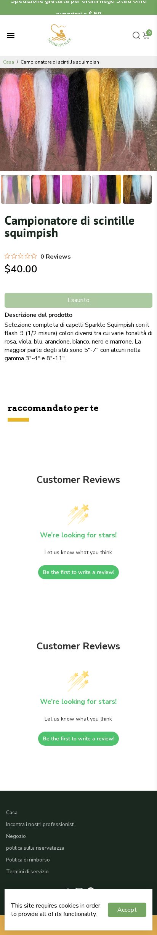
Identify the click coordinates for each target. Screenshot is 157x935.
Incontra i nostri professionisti (40, 824)
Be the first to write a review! (78, 572)
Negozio (16, 836)
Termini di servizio (27, 871)
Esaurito (78, 300)
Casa (8, 62)
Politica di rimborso (28, 859)
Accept (127, 910)
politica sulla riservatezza (35, 848)
